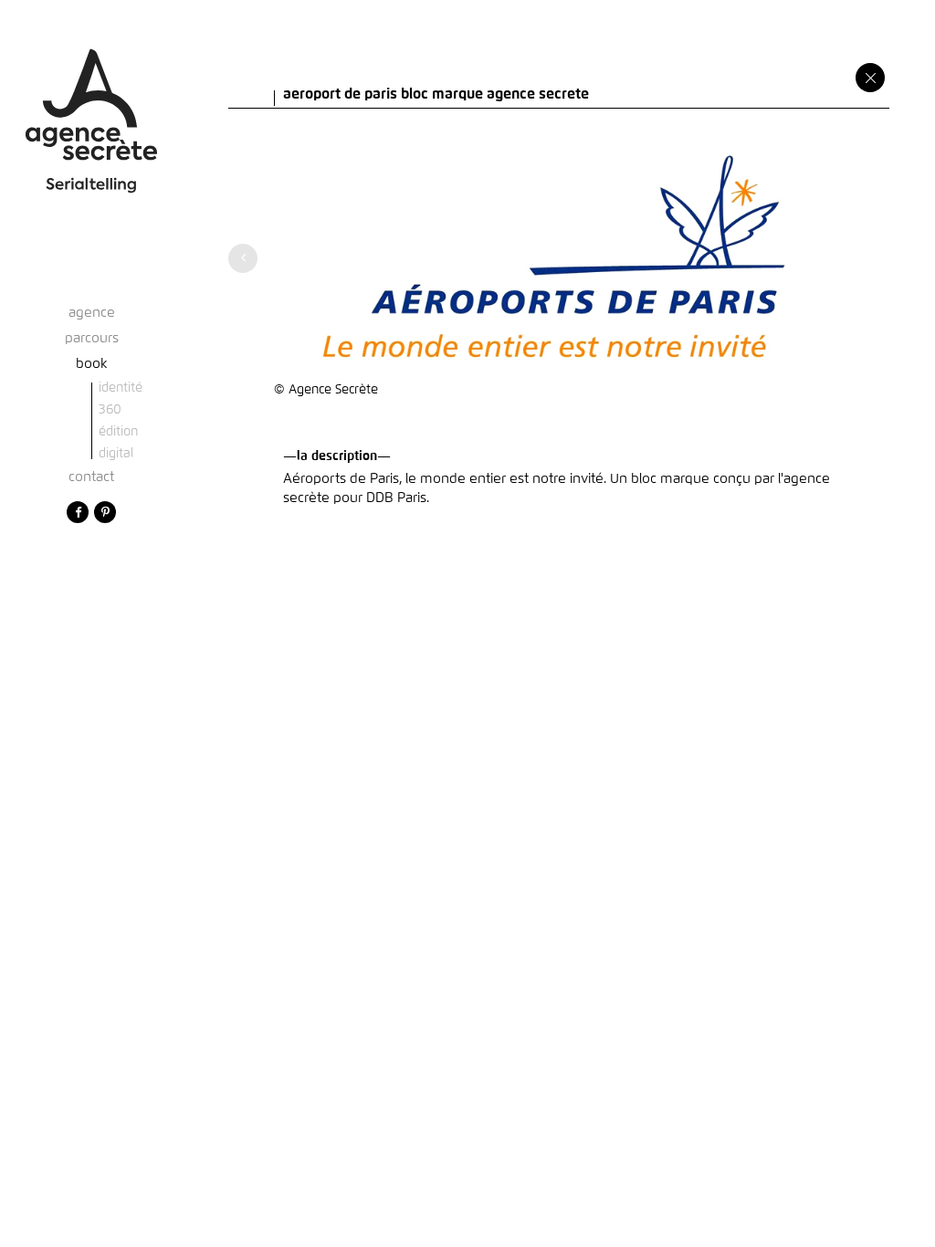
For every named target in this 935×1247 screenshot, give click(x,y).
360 (110, 409)
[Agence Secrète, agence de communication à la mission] (91, 104)
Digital (116, 453)
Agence (91, 313)
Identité (120, 388)
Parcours (92, 338)
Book (92, 364)
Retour (870, 77)
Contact (91, 477)
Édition (118, 431)
